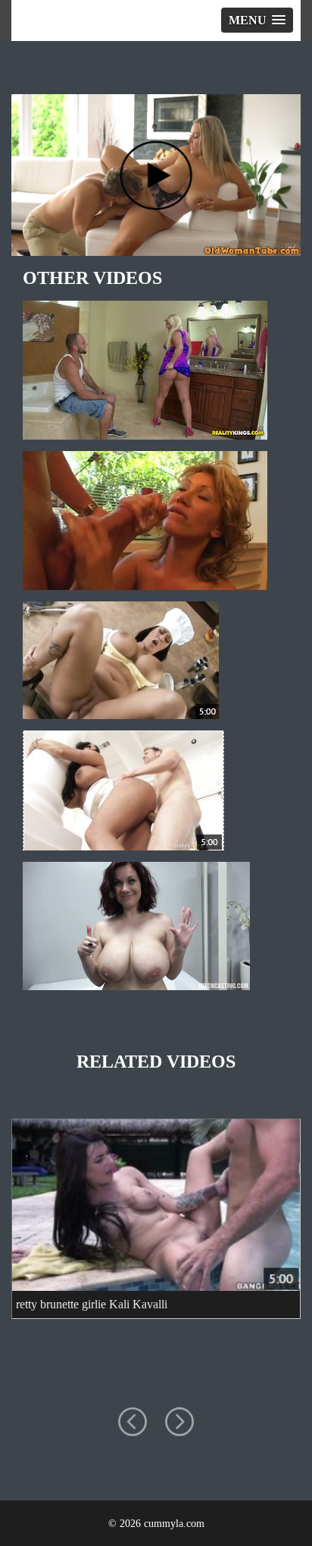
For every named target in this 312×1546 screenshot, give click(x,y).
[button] (257, 20)
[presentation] (132, 1422)
